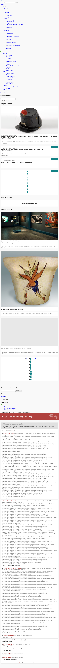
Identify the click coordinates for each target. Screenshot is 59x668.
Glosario (9, 47)
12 (27, 188)
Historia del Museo (11, 35)
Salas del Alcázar (11, 42)
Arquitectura (10, 33)
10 (27, 185)
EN (7, 6)
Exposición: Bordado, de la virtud (15, 24)
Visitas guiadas (11, 29)
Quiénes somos (11, 32)
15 (27, 192)
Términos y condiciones (10, 408)
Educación (6, 44)
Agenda (9, 23)
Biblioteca (9, 26)
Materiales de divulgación (13, 45)
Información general (12, 20)
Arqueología (10, 38)
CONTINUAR (19, 390)
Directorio (6, 406)
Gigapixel (9, 17)
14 (27, 191)
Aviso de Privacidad (9, 409)
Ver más (55, 146)
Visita (5, 18)
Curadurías (10, 14)
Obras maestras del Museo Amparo (16, 163)
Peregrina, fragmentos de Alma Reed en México (22, 149)
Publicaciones (7, 48)
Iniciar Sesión (8, 8)
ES (3, 6)
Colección (6, 12)
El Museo (6, 30)
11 (27, 186)
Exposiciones (10, 21)
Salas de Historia (11, 41)
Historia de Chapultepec (13, 36)
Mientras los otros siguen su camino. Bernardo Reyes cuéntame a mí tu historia (29, 136)
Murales (9, 39)
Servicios (9, 27)
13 (27, 189)
